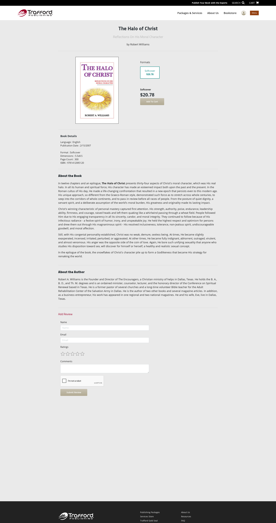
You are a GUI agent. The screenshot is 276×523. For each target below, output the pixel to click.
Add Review (65, 314)
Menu (254, 13)
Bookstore (230, 13)
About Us (213, 13)
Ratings (64, 347)
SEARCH (236, 2)
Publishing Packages (150, 512)
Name (63, 322)
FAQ (183, 520)
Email (63, 334)
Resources (186, 516)
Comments (66, 361)
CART (252, 2)
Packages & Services (189, 13)
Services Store (147, 516)
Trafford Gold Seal (149, 520)
